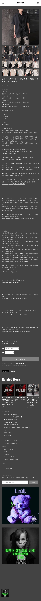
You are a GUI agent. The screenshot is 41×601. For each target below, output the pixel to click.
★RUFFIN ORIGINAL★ (11, 424)
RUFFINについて (8, 449)
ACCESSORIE (8, 435)
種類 (3, 348)
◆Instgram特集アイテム (11, 419)
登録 (33, 482)
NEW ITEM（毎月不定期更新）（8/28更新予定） (18, 427)
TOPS (6, 430)
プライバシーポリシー (9, 456)
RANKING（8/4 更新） (10, 422)
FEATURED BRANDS (10, 443)
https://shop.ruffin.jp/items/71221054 (13, 184)
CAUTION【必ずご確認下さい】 (13, 417)
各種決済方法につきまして (11, 414)
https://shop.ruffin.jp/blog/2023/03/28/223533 (16, 331)
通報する (13, 371)
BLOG (5, 451)
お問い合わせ (7, 454)
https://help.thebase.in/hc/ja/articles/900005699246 (18, 218)
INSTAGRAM (7, 466)
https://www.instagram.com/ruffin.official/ (14, 315)
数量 (3, 352)
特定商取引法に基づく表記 (11, 459)
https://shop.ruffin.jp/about (10, 282)
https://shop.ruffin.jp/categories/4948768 (14, 298)
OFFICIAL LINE (8, 468)
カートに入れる (20, 359)
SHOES (6, 438)
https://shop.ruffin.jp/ (8, 343)
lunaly (6, 471)
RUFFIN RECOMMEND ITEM (13, 440)
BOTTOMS (7, 432)
